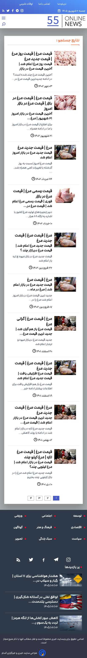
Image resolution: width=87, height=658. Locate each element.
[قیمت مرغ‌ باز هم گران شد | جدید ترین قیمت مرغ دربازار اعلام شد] (65, 323)
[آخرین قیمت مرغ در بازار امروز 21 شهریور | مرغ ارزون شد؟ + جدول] (65, 102)
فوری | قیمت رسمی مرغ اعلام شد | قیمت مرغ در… (32, 203)
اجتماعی (48, 516)
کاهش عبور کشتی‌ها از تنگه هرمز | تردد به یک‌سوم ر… (35, 620)
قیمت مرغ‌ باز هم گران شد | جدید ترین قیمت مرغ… (34, 331)
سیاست (78, 539)
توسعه (78, 516)
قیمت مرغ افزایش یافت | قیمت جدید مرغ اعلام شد (34, 375)
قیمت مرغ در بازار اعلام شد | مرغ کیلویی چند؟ (33, 464)
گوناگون (19, 527)
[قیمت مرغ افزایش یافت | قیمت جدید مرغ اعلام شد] (65, 367)
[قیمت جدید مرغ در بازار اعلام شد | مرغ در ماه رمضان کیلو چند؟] (65, 284)
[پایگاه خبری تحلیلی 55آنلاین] (64, 21)
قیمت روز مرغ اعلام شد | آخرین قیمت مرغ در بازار (35, 66)
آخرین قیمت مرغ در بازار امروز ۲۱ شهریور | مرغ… (32, 116)
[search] (4, 24)
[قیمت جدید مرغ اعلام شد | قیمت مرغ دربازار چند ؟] (65, 240)
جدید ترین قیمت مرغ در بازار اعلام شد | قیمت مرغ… (32, 420)
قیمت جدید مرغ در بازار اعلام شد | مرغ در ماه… (32, 287)
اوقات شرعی (26, 4)
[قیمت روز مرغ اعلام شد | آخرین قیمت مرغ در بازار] (65, 58)
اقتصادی (77, 527)
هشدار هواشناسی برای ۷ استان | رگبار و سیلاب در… (35, 578)
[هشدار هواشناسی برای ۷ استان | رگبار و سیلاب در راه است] (71, 580)
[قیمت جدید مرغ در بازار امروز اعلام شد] (65, 152)
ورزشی (19, 516)
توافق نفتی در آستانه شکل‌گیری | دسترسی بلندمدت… (36, 599)
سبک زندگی (46, 539)
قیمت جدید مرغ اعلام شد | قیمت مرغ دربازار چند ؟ (34, 248)
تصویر (19, 539)
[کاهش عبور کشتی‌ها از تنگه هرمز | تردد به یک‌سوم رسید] (71, 623)
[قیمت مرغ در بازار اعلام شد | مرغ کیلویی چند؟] (65, 456)
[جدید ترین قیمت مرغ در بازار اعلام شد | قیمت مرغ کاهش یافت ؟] (65, 412)
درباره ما (62, 4)
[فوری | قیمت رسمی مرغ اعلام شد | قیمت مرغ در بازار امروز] (65, 195)
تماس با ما (45, 4)
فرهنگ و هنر (45, 527)
